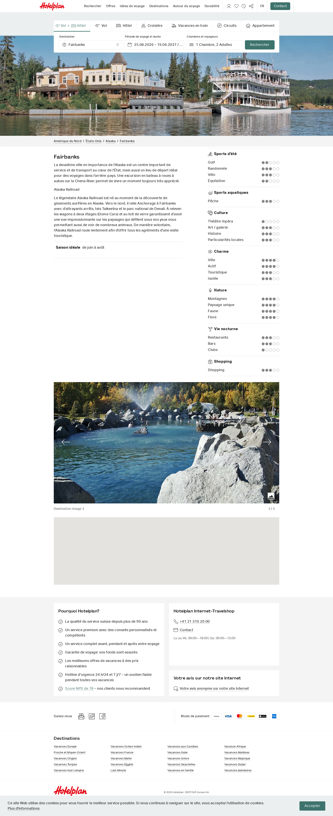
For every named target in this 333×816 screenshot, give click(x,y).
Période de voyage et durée (143, 36)
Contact (280, 6)
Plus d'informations (24, 808)
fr (262, 6)
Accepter (312, 806)
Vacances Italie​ (177, 752)
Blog (92, 716)
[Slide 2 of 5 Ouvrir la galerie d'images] (166, 442)
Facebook (102, 716)
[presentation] (72, 26)
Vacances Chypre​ (65, 758)
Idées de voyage (132, 6)
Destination (67, 36)
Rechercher (92, 6)
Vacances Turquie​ (65, 764)
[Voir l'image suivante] (267, 442)
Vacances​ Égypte (122, 764)
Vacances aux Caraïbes (182, 746)
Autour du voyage (186, 6)
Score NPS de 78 (79, 688)
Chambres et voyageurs (202, 36)
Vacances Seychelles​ (181, 764)
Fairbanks (127, 141)
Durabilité (212, 6)
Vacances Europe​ (65, 746)
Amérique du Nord (68, 141)
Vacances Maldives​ (237, 752)
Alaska (111, 141)
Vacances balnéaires (238, 770)
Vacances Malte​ (121, 758)
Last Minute (118, 770)
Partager (251, 6)
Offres (110, 6)
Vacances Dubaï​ (235, 764)
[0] (236, 6)
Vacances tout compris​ (69, 770)
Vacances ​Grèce (178, 758)
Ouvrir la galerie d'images (271, 496)
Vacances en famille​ (180, 770)
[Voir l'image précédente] (65, 442)
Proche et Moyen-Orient (69, 752)
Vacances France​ (122, 752)
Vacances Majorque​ (237, 758)
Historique (244, 6)
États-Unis (94, 141)
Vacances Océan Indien (126, 746)
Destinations (158, 6)
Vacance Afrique (235, 746)
